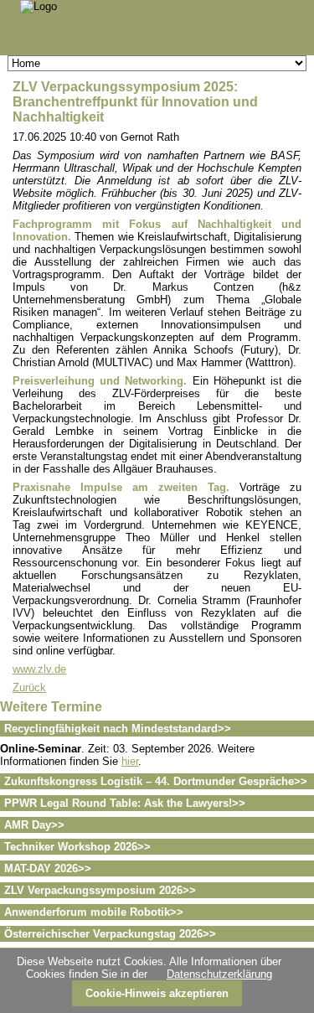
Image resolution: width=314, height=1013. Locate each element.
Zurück (29, 687)
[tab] (157, 728)
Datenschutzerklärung (219, 974)
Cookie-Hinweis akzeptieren (157, 993)
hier (129, 761)
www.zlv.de (39, 669)
